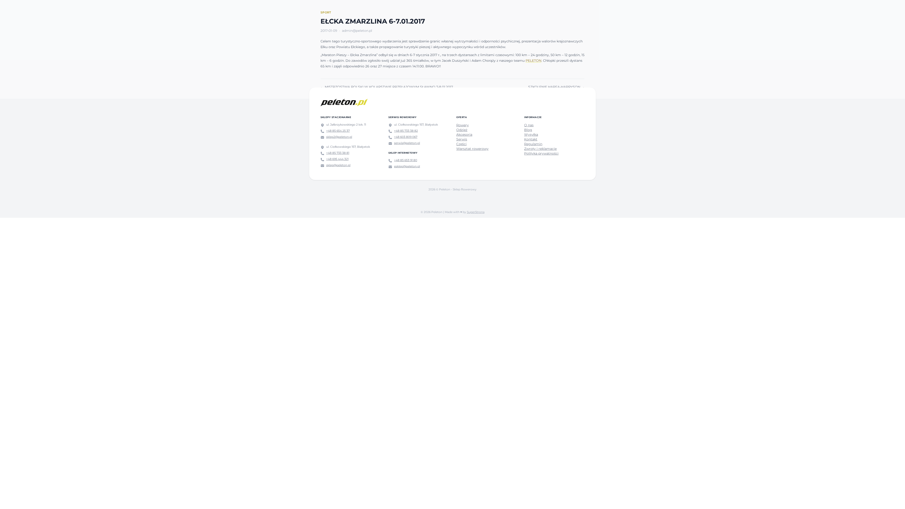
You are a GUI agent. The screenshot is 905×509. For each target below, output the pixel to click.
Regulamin (533, 144)
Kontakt (530, 139)
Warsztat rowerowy (472, 149)
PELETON (533, 60)
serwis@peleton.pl (407, 143)
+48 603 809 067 (405, 137)
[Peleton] (344, 102)
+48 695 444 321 (337, 159)
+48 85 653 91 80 (405, 160)
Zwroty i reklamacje (540, 149)
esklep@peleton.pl (407, 166)
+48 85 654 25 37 (338, 130)
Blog (528, 130)
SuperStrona (476, 212)
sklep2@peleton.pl (339, 137)
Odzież (461, 130)
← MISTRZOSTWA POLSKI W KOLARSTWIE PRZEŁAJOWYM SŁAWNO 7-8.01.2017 (387, 87)
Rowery (462, 125)
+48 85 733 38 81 (337, 153)
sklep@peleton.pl (338, 165)
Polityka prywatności (541, 153)
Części (461, 144)
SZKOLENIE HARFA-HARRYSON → (556, 87)
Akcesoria (464, 134)
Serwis (461, 139)
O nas (529, 125)
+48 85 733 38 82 (406, 130)
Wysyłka (531, 134)
